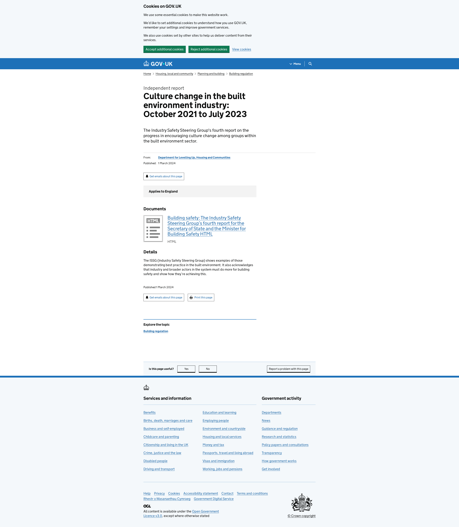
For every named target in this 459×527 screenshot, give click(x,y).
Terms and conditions (252, 493)
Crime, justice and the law (162, 453)
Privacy (159, 493)
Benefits (149, 412)
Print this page (203, 297)
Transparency (272, 453)
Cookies (174, 493)
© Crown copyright (302, 516)
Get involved (271, 469)
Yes (189, 369)
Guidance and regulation (280, 429)
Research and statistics (279, 437)
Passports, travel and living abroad (228, 453)
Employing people (216, 420)
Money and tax (213, 445)
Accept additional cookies (165, 49)
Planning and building (211, 73)
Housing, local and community (174, 73)
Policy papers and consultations (285, 445)
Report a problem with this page (288, 369)
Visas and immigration (219, 461)
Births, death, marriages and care (167, 420)
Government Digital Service (214, 499)
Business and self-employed (163, 429)
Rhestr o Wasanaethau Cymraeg (166, 499)
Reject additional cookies (209, 49)
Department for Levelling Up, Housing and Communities (194, 157)
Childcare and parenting (161, 437)
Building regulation (241, 73)
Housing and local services (222, 437)
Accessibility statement (200, 493)
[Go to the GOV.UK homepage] (157, 63)
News (266, 420)
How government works (279, 461)
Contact (227, 493)
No (211, 369)
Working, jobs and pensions (222, 469)
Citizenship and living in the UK (165, 445)
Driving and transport (159, 469)
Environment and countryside (224, 429)
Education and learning (219, 412)
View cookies (241, 49)
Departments (271, 412)
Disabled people (155, 461)
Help (147, 493)
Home (147, 73)
